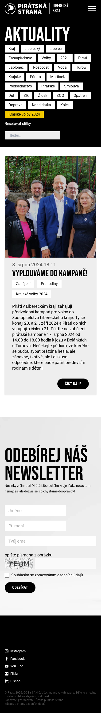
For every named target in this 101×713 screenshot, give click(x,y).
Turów (81, 67)
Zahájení (23, 283)
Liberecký (32, 48)
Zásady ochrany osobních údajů (25, 703)
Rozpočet (41, 67)
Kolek (65, 105)
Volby (46, 58)
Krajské (14, 77)
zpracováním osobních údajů (59, 575)
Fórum (35, 77)
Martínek (57, 77)
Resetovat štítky (18, 124)
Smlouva (71, 86)
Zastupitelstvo (20, 58)
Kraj (11, 48)
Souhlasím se (47, 575)
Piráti (82, 58)
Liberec (56, 48)
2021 (64, 58)
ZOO (60, 95)
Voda (62, 67)
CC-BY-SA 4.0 (31, 692)
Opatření (81, 95)
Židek (42, 95)
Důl (11, 95)
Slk (26, 95)
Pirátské (48, 86)
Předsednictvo (20, 86)
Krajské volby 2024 (24, 114)
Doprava (15, 105)
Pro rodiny (49, 283)
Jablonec (16, 67)
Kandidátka (41, 105)
